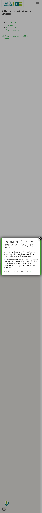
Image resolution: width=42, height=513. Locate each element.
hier (29, 272)
